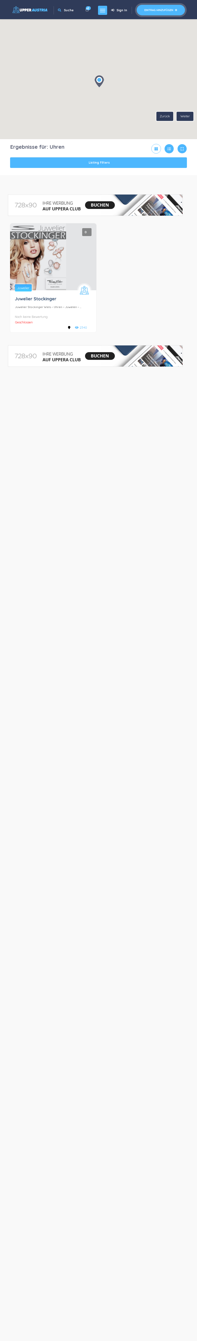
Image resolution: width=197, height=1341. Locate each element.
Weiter (185, 116)
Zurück (165, 116)
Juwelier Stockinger (35, 299)
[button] (99, 81)
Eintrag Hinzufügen (159, 10)
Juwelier (23, 288)
